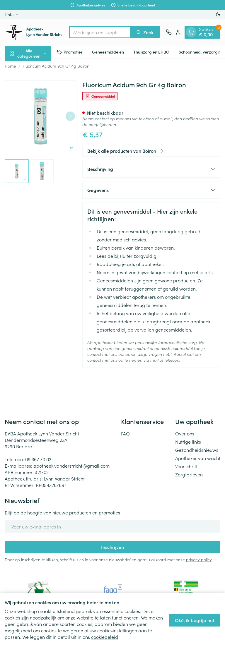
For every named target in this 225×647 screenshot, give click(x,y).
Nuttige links (188, 441)
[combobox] (99, 32)
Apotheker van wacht (197, 458)
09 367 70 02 (38, 459)
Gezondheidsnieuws (196, 450)
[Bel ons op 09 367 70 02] (169, 32)
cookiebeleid (104, 637)
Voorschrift (186, 466)
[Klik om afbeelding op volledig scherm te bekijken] (40, 116)
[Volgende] (70, 116)
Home (10, 66)
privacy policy (199, 559)
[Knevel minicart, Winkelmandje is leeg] (191, 32)
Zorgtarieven (189, 474)
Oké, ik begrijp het (194, 620)
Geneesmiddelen (108, 52)
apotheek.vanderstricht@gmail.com (71, 465)
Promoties (73, 52)
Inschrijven (112, 547)
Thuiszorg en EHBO (151, 52)
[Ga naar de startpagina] (34, 32)
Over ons (184, 433)
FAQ (125, 433)
